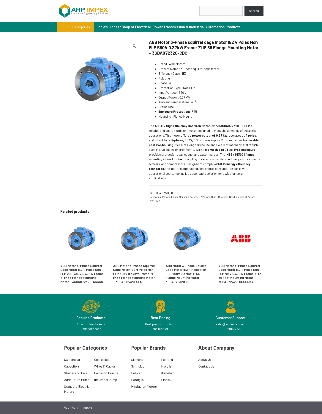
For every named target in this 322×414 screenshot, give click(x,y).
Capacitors (72, 366)
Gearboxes (101, 359)
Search (254, 11)
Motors (166, 196)
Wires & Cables (105, 366)
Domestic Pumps (106, 373)
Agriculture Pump (76, 380)
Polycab (136, 373)
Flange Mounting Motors (184, 196)
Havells (166, 366)
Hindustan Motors (144, 386)
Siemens (137, 359)
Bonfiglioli (138, 380)
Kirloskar (167, 373)
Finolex (166, 380)
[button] (134, 46)
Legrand (167, 359)
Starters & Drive (75, 373)
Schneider (138, 366)
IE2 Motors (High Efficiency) (213, 196)
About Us (204, 359)
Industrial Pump (105, 380)
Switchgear (72, 359)
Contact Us (206, 366)
